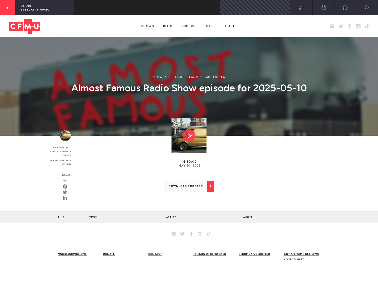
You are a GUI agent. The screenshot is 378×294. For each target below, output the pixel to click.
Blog (168, 26)
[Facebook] (66, 186)
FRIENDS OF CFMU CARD (209, 253)
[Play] (7, 7)
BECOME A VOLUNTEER (254, 253)
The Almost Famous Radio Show (196, 77)
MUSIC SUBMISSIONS (72, 253)
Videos (188, 26)
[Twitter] (66, 192)
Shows (147, 26)
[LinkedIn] (66, 198)
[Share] (66, 181)
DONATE (109, 253)
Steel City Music (35, 9)
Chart (209, 26)
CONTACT (155, 253)
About (230, 26)
